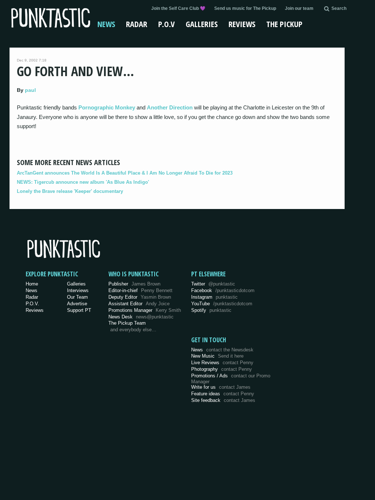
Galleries (202, 23)
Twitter (213, 284)
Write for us (220, 387)
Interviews (78, 290)
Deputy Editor (139, 297)
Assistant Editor (139, 303)
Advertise (77, 303)
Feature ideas (222, 393)
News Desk (141, 317)
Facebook (223, 290)
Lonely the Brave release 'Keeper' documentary (70, 191)
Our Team (77, 297)
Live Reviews (222, 362)
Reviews (242, 23)
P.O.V (166, 23)
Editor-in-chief (140, 290)
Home (32, 284)
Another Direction (170, 107)
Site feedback (223, 400)
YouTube (221, 303)
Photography (221, 369)
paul (30, 90)
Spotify (211, 310)
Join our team (299, 8)
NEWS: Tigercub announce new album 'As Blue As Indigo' (83, 182)
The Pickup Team (127, 323)
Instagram (214, 297)
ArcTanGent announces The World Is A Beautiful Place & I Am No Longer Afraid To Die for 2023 (125, 173)
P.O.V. (32, 303)
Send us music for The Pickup (245, 8)
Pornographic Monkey (106, 107)
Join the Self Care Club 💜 (178, 8)
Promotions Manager (144, 310)
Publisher (134, 284)
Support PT (79, 310)
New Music (217, 356)
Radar (136, 23)
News (106, 23)
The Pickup (284, 23)
